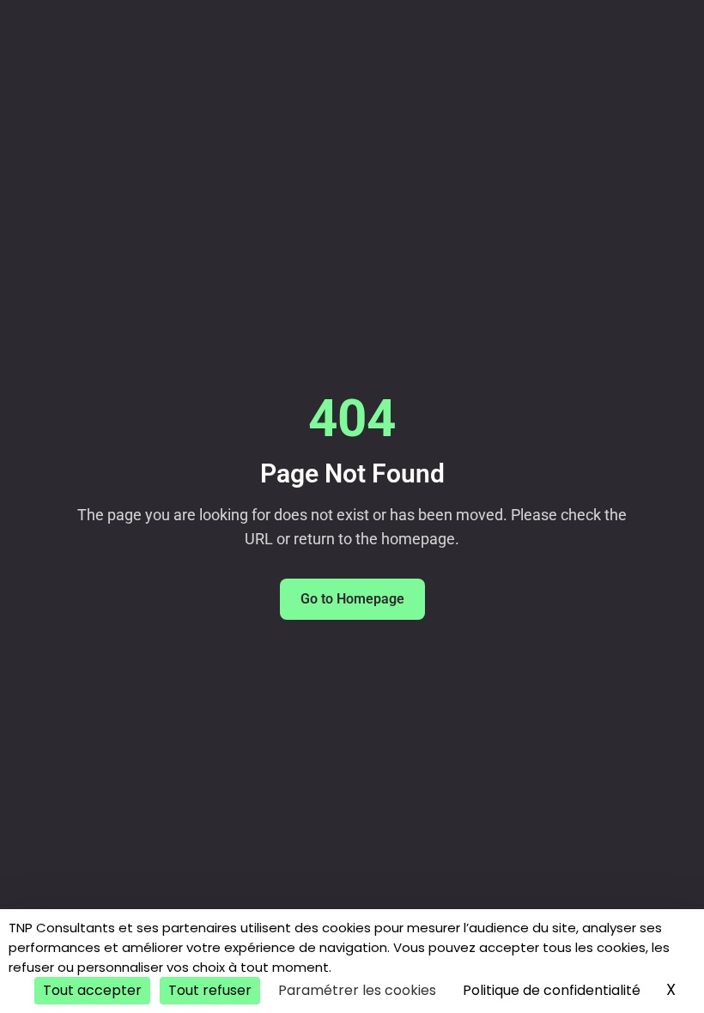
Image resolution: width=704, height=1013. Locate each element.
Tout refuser (210, 990)
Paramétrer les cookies (357, 990)
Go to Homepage (352, 599)
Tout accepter (92, 990)
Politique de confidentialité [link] (551, 990)
